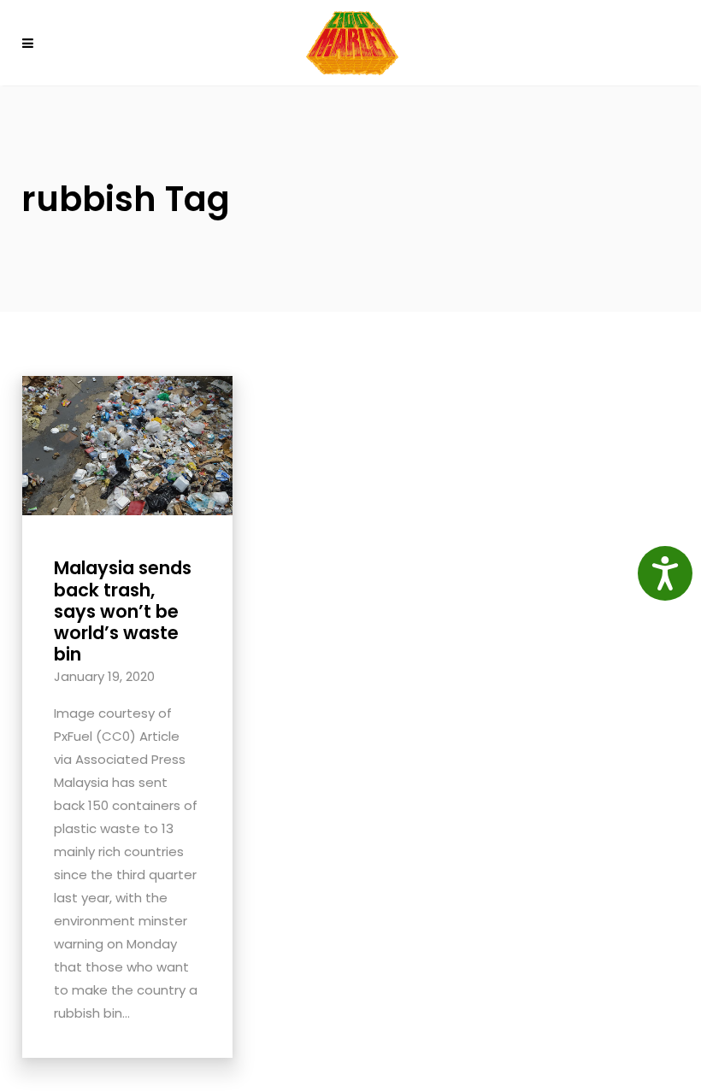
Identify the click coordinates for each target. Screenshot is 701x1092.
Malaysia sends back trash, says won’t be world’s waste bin (122, 610)
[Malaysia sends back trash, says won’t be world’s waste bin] (127, 445)
